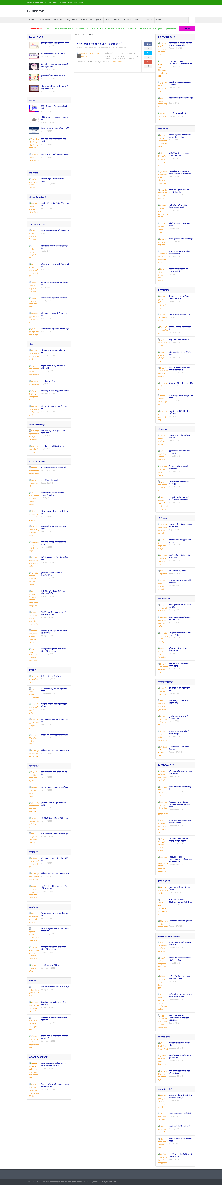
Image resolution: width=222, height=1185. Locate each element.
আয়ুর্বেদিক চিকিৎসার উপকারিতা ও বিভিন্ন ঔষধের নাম (55, 204)
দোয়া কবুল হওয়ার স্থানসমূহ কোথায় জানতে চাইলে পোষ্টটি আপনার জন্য (53, 649)
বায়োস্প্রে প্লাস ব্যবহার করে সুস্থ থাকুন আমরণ (181, 98)
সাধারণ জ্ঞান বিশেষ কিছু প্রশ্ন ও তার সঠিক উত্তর (53, 527)
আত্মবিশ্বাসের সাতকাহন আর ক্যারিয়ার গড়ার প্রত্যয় (53, 542)
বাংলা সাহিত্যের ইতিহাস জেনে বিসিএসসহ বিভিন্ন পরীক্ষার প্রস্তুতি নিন (55, 592)
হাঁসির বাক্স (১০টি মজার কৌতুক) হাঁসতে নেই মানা (55, 390)
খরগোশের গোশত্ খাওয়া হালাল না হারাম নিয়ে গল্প (55, 787)
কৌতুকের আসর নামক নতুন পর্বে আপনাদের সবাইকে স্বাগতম (53, 366)
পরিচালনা (159, 20)
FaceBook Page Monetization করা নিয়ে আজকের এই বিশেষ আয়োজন (180, 859)
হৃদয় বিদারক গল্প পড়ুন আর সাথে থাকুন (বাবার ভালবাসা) (54, 689)
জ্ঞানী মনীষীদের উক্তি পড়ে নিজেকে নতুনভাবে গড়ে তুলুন (179, 154)
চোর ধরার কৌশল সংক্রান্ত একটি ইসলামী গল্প (179, 482)
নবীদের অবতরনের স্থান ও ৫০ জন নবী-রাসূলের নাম (54, 512)
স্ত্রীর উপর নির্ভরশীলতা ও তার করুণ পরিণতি (179, 224)
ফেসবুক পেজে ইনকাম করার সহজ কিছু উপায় (180, 787)
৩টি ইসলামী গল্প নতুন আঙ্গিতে (177, 570)
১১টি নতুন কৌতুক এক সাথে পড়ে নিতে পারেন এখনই (54, 351)
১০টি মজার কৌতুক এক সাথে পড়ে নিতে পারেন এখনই (54, 407)
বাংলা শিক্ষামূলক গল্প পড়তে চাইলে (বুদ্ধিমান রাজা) (178, 701)
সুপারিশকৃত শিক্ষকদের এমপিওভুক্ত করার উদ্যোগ (55, 43)
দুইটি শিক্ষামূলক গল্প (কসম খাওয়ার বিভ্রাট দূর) (54, 833)
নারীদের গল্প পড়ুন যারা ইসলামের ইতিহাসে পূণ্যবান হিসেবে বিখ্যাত (55, 929)
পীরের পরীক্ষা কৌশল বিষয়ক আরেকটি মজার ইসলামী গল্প (53, 140)
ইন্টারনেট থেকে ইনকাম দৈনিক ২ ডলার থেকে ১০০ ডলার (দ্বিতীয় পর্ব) (55, 1085)
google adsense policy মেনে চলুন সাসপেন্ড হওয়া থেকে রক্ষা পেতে (53, 1064)
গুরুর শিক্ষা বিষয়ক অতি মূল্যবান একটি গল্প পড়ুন (180, 540)
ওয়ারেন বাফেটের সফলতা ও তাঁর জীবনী (180, 1113)
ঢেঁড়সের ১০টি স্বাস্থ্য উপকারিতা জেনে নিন (180, 328)
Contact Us (147, 20)
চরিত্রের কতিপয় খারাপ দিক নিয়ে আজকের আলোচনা (178, 269)
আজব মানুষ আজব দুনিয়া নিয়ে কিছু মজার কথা (54, 446)
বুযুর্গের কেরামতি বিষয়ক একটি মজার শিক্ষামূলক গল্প (179, 451)
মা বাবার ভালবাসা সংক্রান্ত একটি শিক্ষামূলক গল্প (55, 230)
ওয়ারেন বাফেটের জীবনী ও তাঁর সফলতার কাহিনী (180, 1139)
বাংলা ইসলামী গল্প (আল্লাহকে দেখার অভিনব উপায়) (179, 556)
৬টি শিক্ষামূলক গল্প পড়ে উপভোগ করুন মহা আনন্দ (55, 328)
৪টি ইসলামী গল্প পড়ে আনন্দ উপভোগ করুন (179, 689)
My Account (72, 20)
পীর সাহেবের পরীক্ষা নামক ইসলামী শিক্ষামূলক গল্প (179, 467)
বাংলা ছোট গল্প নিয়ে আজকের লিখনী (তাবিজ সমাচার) (179, 664)
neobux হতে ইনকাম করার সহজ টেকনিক (179, 888)
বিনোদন (107, 20)
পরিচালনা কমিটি (58, 20)
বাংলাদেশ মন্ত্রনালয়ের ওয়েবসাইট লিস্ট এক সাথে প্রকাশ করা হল (180, 135)
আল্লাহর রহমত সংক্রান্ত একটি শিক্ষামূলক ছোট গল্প (178, 717)
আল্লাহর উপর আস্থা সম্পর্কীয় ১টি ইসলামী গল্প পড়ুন (179, 732)
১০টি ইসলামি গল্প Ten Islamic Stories (179, 747)
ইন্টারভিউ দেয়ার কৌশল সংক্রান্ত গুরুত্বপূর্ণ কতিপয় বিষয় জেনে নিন (53, 613)
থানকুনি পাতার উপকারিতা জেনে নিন (179, 339)
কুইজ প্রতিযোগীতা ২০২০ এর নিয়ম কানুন (53, 75)
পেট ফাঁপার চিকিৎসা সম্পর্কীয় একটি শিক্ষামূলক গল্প (55, 818)
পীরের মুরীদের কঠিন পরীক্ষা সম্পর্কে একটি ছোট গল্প (54, 773)
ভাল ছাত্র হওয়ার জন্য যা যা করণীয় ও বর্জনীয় (54, 467)
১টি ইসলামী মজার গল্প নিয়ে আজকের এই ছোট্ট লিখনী (54, 107)
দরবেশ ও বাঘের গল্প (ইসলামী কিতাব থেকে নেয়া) (179, 436)
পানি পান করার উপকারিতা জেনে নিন (179, 314)
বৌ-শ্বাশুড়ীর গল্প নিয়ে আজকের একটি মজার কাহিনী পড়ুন (180, 633)
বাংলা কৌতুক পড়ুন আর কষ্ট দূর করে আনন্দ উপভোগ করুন (53, 431)
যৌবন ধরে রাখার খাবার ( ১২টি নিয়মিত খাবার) (180, 353)
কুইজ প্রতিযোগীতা (44, 20)
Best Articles (86, 20)
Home (31, 20)
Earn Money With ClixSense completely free (180, 62)
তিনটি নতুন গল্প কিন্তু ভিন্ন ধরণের (51, 676)
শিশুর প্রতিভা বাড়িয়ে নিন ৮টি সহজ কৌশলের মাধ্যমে (179, 1071)
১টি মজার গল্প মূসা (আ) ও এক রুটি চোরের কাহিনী (55, 128)
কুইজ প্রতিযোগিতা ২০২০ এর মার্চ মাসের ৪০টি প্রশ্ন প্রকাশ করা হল (54, 87)
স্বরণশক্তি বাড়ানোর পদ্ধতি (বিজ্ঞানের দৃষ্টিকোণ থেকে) (180, 1056)
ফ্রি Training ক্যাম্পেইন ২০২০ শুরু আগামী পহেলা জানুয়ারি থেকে (54, 65)
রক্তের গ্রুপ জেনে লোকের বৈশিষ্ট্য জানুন (180, 238)
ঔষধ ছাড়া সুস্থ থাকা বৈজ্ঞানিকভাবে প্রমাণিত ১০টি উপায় (179, 297)
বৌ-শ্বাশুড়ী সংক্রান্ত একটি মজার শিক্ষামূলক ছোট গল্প (54, 705)
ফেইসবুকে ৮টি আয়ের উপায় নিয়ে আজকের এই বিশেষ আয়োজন (178, 839)
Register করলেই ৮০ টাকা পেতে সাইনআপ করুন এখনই (54, 1003)
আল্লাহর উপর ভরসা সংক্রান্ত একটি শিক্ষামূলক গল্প (54, 283)
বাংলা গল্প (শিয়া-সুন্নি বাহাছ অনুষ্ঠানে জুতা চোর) (54, 735)
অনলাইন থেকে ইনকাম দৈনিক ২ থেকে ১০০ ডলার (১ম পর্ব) (99, 43)
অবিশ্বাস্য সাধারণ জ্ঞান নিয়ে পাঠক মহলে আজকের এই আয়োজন (52, 493)
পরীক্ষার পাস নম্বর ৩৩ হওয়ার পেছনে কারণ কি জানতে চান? (179, 190)
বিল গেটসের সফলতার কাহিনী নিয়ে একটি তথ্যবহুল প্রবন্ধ (180, 1155)
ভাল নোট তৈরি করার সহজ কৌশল (50, 480)
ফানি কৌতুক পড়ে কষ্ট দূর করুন (49, 381)
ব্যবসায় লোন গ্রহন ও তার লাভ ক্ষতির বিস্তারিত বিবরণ (66, 29)
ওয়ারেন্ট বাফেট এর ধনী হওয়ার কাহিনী (180, 1126)
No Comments (120, 48)
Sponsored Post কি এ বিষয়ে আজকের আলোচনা (179, 252)
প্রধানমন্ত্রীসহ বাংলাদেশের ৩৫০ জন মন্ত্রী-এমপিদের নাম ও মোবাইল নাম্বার (180, 172)
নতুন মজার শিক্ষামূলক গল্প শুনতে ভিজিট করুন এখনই (180, 581)
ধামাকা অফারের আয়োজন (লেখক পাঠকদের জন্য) (55, 986)
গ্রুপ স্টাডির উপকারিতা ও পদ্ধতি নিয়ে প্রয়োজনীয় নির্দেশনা (52, 573)
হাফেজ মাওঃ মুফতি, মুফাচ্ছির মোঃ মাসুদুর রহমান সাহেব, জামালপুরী (180, 1096)
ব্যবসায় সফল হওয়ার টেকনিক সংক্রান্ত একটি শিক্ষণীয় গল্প (180, 618)
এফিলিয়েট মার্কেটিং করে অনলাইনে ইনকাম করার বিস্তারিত (103, 29)
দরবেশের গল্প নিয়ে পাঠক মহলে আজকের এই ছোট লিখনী (180, 525)
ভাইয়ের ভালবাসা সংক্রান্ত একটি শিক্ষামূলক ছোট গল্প (55, 265)
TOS (137, 20)
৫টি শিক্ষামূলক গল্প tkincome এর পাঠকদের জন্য (54, 118)
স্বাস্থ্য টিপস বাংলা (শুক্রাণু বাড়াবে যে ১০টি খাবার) (180, 83)
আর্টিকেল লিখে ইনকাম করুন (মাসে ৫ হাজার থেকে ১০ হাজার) (179, 977)
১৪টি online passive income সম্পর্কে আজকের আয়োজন (180, 995)
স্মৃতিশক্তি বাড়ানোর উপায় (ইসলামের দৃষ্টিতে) (179, 1043)
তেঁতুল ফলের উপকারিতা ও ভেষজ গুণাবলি (181, 383)
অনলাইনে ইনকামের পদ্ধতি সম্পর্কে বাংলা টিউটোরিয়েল (180, 943)
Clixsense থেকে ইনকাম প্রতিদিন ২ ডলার (180, 921)
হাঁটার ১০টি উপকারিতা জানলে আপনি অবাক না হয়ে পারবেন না (179, 368)
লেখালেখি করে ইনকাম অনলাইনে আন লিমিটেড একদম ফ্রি (179, 958)
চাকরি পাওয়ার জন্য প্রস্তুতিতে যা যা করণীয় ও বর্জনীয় (54, 558)
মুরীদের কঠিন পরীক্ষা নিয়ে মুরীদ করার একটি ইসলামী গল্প (53, 803)
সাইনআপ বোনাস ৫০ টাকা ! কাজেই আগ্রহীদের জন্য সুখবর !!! (54, 1037)
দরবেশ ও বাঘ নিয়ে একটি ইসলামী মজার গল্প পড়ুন (55, 154)
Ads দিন (117, 20)
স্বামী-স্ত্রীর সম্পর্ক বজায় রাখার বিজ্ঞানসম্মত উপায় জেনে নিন (175, 29)
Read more (118, 61)
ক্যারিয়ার (98, 20)
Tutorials (127, 20)
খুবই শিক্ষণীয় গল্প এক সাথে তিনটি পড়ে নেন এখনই (139, 29)
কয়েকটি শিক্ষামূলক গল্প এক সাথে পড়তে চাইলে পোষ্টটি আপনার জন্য (54, 887)
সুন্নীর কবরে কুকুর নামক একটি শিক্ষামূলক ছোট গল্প (54, 314)
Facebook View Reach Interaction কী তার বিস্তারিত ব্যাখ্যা (179, 804)
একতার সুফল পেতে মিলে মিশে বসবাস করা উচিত (180, 605)
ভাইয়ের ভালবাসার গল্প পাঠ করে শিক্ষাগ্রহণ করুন (178, 649)
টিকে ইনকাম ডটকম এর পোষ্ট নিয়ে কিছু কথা (53, 53)
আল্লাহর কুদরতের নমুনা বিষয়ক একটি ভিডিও (54, 297)
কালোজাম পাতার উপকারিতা (76, 3)
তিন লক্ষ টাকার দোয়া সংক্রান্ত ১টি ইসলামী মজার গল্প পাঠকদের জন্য (179, 498)
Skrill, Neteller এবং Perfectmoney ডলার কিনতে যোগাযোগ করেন (179, 1017)
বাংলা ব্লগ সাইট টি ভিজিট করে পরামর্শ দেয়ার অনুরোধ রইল (54, 1018)
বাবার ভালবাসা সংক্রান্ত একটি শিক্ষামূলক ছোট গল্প (54, 246)
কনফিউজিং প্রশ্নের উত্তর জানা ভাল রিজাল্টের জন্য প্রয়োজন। (54, 631)
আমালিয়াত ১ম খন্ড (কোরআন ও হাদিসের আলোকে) (52, 179)
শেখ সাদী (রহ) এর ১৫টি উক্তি (50, 965)
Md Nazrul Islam (90, 48)
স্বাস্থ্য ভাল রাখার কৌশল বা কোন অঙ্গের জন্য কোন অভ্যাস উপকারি (180, 44)
